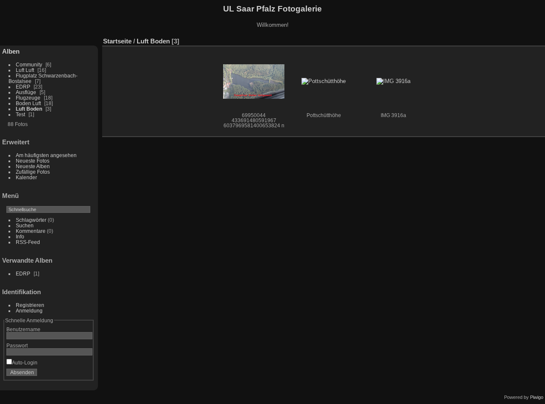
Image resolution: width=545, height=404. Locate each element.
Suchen (25, 225)
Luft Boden (29, 109)
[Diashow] (499, 39)
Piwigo (536, 397)
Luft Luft (25, 70)
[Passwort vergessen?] (84, 374)
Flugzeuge (28, 97)
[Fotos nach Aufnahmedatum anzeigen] (525, 39)
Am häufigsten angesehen (46, 155)
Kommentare (31, 231)
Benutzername (23, 329)
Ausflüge (26, 92)
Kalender (26, 177)
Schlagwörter (31, 220)
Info (20, 236)
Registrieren (30, 305)
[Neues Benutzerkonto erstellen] (73, 374)
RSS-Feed (28, 242)
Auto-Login (24, 362)
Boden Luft (28, 103)
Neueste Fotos (32, 160)
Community (29, 64)
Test (20, 114)
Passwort (17, 345)
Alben (11, 51)
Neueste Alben (33, 166)
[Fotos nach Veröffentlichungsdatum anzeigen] (512, 39)
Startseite (117, 41)
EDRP (23, 86)
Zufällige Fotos (33, 172)
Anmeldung (29, 310)
